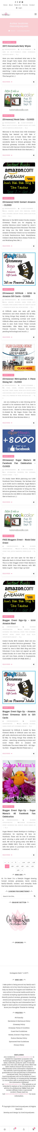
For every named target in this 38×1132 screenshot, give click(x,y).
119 (17, 866)
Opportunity (7, 637)
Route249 (25, 396)
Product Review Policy (19, 1038)
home (24, 52)
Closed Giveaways (27, 123)
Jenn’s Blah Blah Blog (25, 634)
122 (33, 866)
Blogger (17, 302)
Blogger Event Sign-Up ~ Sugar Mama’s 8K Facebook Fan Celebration (19, 813)
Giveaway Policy (19, 1024)
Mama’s (5, 475)
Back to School (12, 125)
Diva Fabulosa (25, 211)
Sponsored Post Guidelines (19, 1041)
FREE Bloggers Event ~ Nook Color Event (19, 541)
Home (5, 5)
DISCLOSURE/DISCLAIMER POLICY (17, 1094)
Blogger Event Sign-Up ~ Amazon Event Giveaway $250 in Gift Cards (19, 715)
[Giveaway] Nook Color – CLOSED (18, 119)
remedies (6, 54)
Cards (24, 302)
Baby (4, 52)
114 (24, 862)
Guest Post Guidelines (19, 1031)
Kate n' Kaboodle (8, 128)
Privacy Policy (19, 1045)
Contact (32, 5)
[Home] (5, 1129)
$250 (5, 302)
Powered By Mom (9, 307)
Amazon (10, 211)
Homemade (31, 52)
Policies (25, 5)
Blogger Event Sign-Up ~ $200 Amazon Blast (19, 622)
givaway (20, 388)
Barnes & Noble (23, 125)
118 (12, 866)
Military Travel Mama (10, 390)
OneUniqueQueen (22, 1106)
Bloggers (32, 549)
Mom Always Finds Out (17, 305)
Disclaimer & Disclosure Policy (19, 1021)
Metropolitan (30, 388)
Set (30, 396)
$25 (5, 125)
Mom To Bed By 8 (17, 393)
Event (33, 211)
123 (18, 870)
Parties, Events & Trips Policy (19, 1035)
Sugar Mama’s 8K (29, 825)
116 (34, 862)
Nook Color (18, 128)
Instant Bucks (18, 214)
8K (4, 472)
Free (4, 214)
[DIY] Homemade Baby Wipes (17, 46)
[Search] (34, 896)
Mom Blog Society (25, 390)
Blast (17, 211)
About (11, 5)
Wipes (11, 54)
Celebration (11, 472)
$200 (5, 211)
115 (29, 862)
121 (28, 866)
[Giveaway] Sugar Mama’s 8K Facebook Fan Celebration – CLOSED (19, 463)
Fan (26, 472)
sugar (10, 475)
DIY (8, 52)
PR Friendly (19, 1018)
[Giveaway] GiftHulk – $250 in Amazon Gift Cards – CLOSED (19, 294)
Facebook (20, 472)
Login (20, 8)
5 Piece (7, 388)
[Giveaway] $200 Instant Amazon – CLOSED (19, 203)
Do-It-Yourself (26, 49)
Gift (33, 302)
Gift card (32, 125)
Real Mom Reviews (22, 307)
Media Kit (17, 5)
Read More (6, 82)
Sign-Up (14, 637)
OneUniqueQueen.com (24, 1057)
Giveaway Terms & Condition (19, 1028)
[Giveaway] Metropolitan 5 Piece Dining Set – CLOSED (19, 380)
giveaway (9, 214)
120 (23, 866)
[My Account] (24, 1129)
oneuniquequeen (10, 49)
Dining (14, 388)
